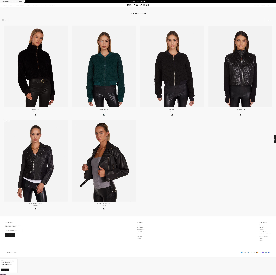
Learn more (5, 270)
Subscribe (10, 234)
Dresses (44, 4)
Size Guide (262, 227)
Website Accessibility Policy (265, 234)
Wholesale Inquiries (141, 234)
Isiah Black (172, 109)
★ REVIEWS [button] (274, 138)
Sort (270, 19)
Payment (261, 238)
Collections (20, 4)
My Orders (139, 225)
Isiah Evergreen (104, 109)
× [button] (16, 260)
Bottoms (36, 4)
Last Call (53, 4)
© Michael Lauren (11, 252)
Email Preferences (140, 229)
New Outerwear (8, 7)
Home (3, 7)
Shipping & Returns (264, 236)
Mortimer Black (35, 109)
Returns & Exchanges (141, 231)
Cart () (269, 4)
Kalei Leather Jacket (35, 203)
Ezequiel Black (240, 109)
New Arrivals (8, 4)
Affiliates (261, 241)
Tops (28, 4)
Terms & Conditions (264, 231)
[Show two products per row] (3, 20)
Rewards (139, 238)
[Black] (35, 114)
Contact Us (262, 229)
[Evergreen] (103, 114)
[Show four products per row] (5, 20)
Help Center (262, 225)
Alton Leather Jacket (103, 203)
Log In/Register (140, 227)
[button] (29, 261)
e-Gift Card (139, 236)
